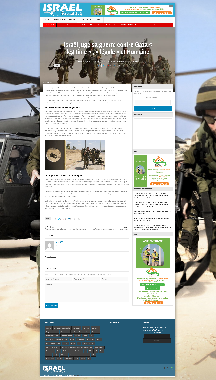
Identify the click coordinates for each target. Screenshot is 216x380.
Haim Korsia (90, 339)
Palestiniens (64, 355)
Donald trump (95, 332)
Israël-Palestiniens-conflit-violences (72, 351)
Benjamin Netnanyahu (52, 332)
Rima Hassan (68, 359)
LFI (96, 351)
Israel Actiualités (99, 347)
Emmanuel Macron (67, 336)
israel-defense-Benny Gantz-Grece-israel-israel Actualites (77, 347)
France (85, 336)
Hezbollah (65, 343)
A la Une (112, 62)
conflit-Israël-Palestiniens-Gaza (80, 332)
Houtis (73, 343)
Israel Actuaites (50, 351)
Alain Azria (86, 328)
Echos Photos (60, 20)
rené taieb (59, 359)
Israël (126, 62)
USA (89, 359)
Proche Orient (50, 359)
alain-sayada (76, 328)
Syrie (76, 359)
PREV (93, 355)
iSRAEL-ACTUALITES (52, 347)
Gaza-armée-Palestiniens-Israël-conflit (56, 339)
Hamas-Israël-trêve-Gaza (53, 343)
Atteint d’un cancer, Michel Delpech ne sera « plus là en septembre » (66, 228)
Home (44, 82)
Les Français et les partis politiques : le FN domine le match (110, 228)
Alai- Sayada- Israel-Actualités (62, 328)
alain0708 (88, 62)
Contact (98, 20)
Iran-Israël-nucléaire (88, 343)
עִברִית (81, 20)
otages (56, 355)
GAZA (91, 336)
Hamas (121, 62)
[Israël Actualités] (62, 10)
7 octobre (48, 328)
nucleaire (48, 355)
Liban (101, 351)
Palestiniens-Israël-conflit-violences (79, 355)
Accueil (48, 20)
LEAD (90, 351)
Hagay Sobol (80, 339)
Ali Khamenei (95, 328)
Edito (89, 20)
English (72, 20)
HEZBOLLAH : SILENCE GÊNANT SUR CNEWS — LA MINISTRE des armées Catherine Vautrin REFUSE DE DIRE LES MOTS (152, 195)
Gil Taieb (72, 339)
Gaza (117, 62)
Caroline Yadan (65, 332)
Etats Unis (77, 336)
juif (85, 351)
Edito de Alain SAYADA (52, 336)
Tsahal (83, 359)
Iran (79, 343)
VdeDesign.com (78, 375)
